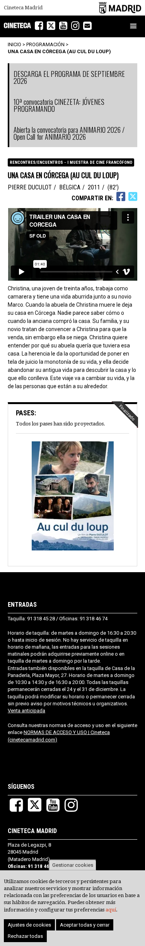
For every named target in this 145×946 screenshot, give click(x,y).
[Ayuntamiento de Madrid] (120, 7)
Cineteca (17, 25)
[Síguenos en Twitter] (51, 26)
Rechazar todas (25, 936)
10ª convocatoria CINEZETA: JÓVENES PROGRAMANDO (59, 105)
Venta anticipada (26, 710)
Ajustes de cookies (29, 925)
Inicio (14, 44)
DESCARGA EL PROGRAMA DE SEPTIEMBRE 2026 (69, 77)
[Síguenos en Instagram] (75, 26)
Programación (45, 44)
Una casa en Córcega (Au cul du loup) (59, 51)
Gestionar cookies (72, 865)
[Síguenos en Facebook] (39, 26)
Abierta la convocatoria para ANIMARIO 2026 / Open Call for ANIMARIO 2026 (69, 133)
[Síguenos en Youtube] (63, 26)
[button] (72, 496)
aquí (111, 910)
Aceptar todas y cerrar (84, 925)
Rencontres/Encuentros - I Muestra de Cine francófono (71, 162)
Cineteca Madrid (23, 7)
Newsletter (91, 26)
